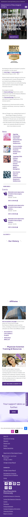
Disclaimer (6, 504)
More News (6, 186)
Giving (14, 412)
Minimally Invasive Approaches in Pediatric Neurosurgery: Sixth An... (16, 193)
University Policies (8, 511)
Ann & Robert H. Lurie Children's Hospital (8, 333)
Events (5, 189)
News (4, 131)
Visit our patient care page (9, 321)
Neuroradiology (8, 92)
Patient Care (7, 443)
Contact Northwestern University (12, 499)
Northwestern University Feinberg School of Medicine (13, 1)
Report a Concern (8, 513)
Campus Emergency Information (12, 509)
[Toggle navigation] (26, 7)
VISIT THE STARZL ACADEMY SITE (12, 383)
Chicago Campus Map (9, 462)
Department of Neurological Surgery (11, 6)
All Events (6, 234)
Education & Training (9, 438)
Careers (5, 501)
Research (6, 441)
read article (14, 37)
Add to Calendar (12, 200)
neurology (7, 72)
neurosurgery (15, 72)
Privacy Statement (8, 506)
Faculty (5, 446)
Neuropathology (8, 97)
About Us (6, 436)
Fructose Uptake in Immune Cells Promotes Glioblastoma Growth (17, 149)
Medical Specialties (8, 448)
